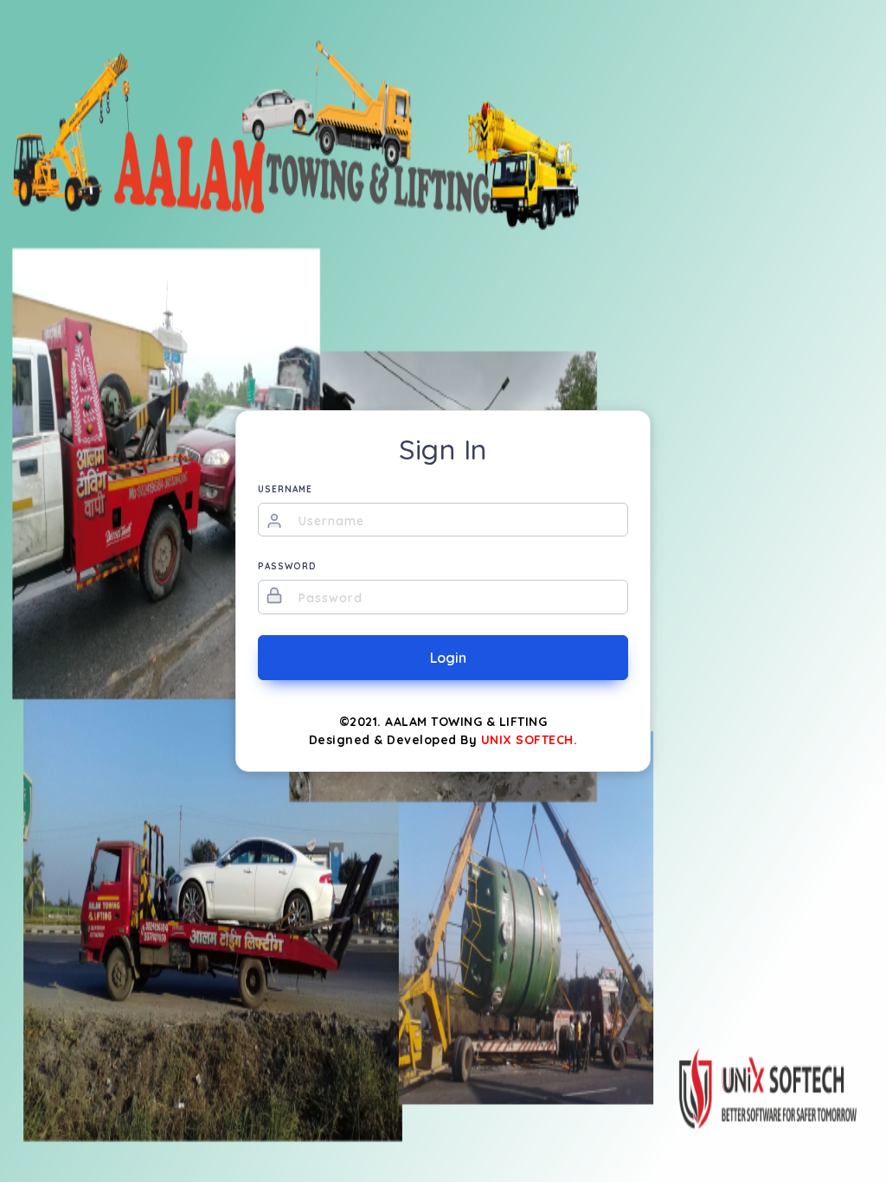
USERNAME (285, 489)
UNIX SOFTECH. (529, 740)
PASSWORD (287, 566)
